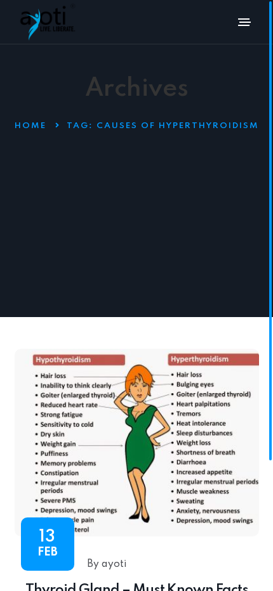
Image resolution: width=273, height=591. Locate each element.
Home (30, 126)
